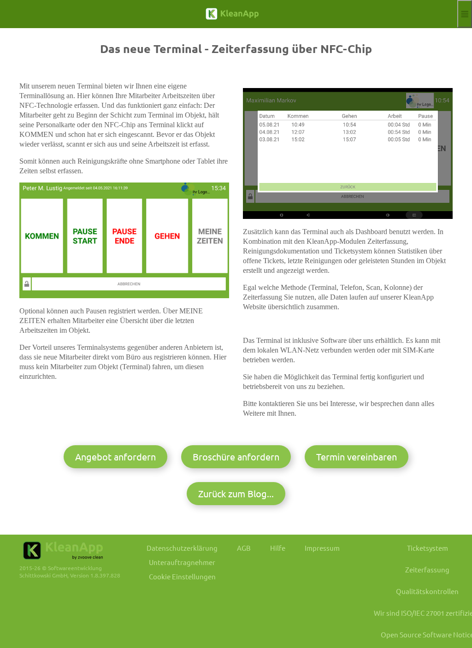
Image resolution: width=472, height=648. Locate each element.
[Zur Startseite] (228, 13)
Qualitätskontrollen (427, 591)
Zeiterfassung (427, 569)
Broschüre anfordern (236, 456)
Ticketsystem (427, 547)
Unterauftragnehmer (182, 562)
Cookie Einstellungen (182, 576)
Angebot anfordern (115, 456)
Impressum (322, 547)
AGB (244, 547)
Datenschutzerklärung (182, 547)
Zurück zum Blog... (236, 493)
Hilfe (277, 547)
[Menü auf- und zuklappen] (464, 14)
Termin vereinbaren (356, 456)
